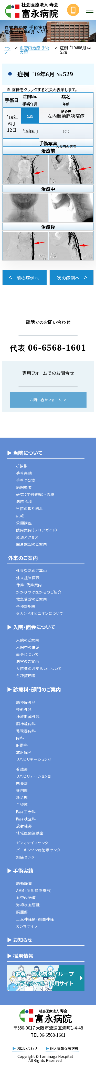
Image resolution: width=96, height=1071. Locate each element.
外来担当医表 (28, 577)
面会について (27, 654)
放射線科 (24, 752)
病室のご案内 (27, 661)
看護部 (22, 768)
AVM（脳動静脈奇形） (34, 890)
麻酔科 (22, 745)
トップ (7, 49)
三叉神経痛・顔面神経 (35, 918)
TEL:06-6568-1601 (48, 1035)
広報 (20, 515)
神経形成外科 (28, 716)
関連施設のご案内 (31, 544)
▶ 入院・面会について (31, 627)
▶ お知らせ (19, 939)
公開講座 (24, 522)
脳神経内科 (26, 723)
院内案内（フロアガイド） (37, 529)
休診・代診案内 (29, 584)
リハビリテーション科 (34, 759)
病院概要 (24, 487)
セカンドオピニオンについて (39, 613)
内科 (20, 737)
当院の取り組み (29, 508)
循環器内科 (26, 730)
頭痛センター (27, 856)
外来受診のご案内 (31, 570)
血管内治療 (26, 897)
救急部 (22, 797)
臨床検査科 (26, 818)
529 (30, 116)
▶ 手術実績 (20, 870)
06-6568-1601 (57, 348)
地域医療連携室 (30, 833)
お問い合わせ (24, 1048)
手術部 (22, 804)
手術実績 (24, 472)
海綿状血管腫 (28, 904)
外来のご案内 (22, 557)
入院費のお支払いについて (39, 668)
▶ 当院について (24, 452)
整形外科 (24, 709)
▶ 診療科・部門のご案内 (34, 689)
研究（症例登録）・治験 (35, 494)
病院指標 (24, 501)
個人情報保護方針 (62, 1048)
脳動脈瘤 (24, 883)
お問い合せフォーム (46, 400)
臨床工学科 (26, 811)
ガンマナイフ (27, 926)
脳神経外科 (26, 702)
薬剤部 (22, 790)
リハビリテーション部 (34, 776)
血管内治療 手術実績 (34, 49)
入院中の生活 (28, 647)
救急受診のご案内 (31, 599)
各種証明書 (26, 606)
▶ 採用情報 (20, 955)
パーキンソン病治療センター (40, 849)
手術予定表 (26, 480)
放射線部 (24, 825)
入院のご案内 (27, 640)
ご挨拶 (22, 465)
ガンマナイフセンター (34, 842)
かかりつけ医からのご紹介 (39, 591)
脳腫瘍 (22, 911)
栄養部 (22, 783)
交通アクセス (27, 537)
